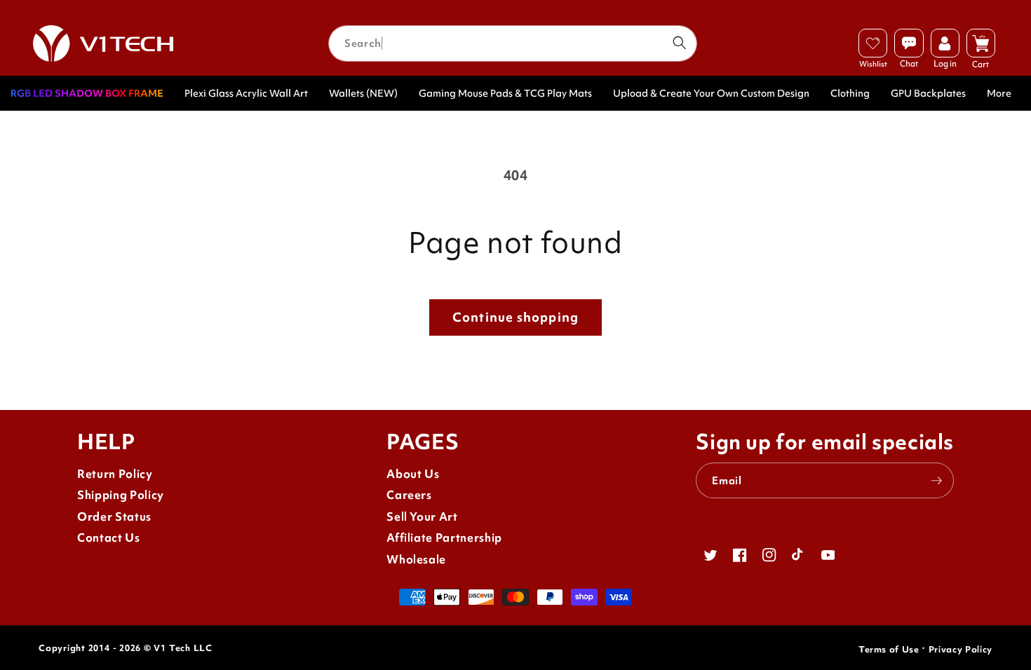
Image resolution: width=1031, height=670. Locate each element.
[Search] (679, 43)
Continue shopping (515, 317)
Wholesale (416, 559)
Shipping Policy (120, 495)
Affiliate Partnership (444, 538)
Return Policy (115, 474)
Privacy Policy (960, 649)
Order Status (114, 517)
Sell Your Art (422, 517)
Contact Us (108, 538)
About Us (412, 474)
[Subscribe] (936, 481)
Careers (409, 495)
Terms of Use (888, 649)
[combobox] (512, 43)
